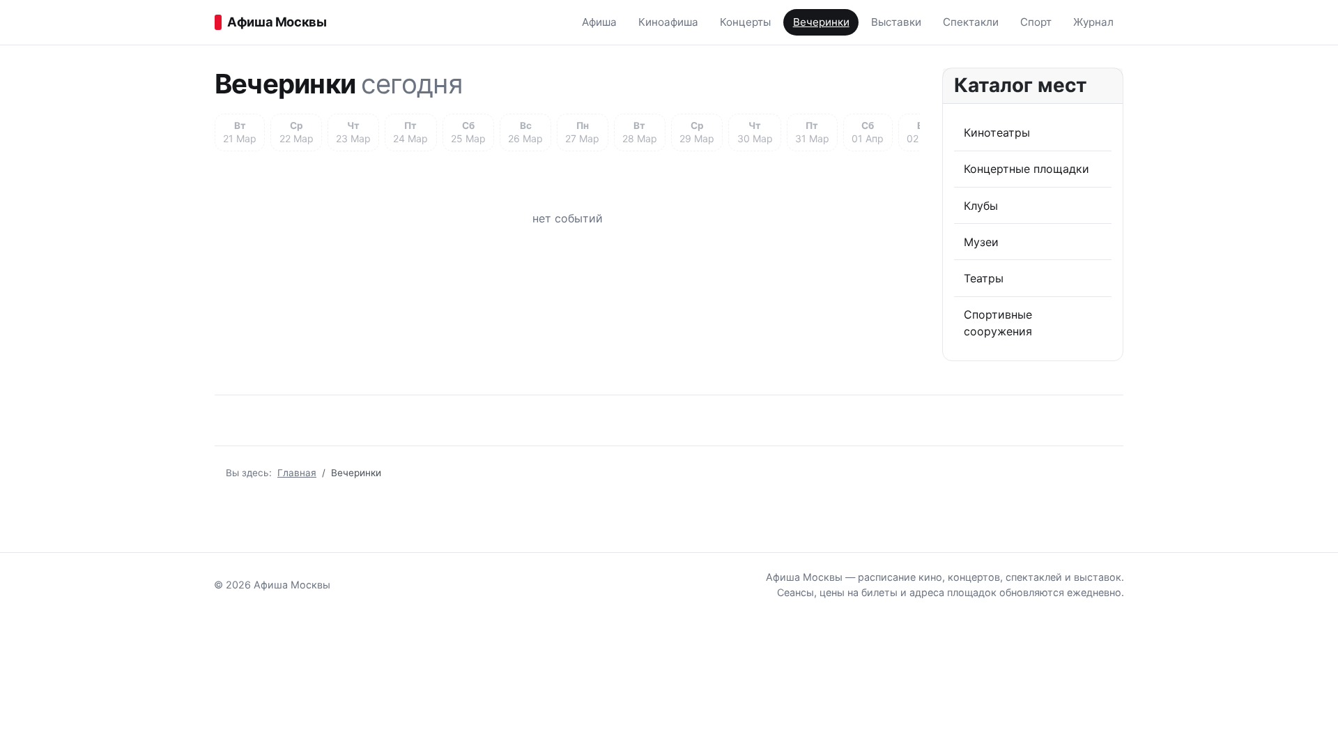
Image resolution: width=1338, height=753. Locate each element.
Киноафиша (668, 22)
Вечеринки (821, 22)
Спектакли (971, 22)
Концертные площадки (1026, 169)
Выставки (896, 22)
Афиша (599, 22)
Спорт (1036, 22)
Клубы (981, 206)
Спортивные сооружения (998, 322)
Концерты (745, 22)
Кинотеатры (997, 132)
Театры (984, 278)
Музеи (981, 242)
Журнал (1093, 22)
